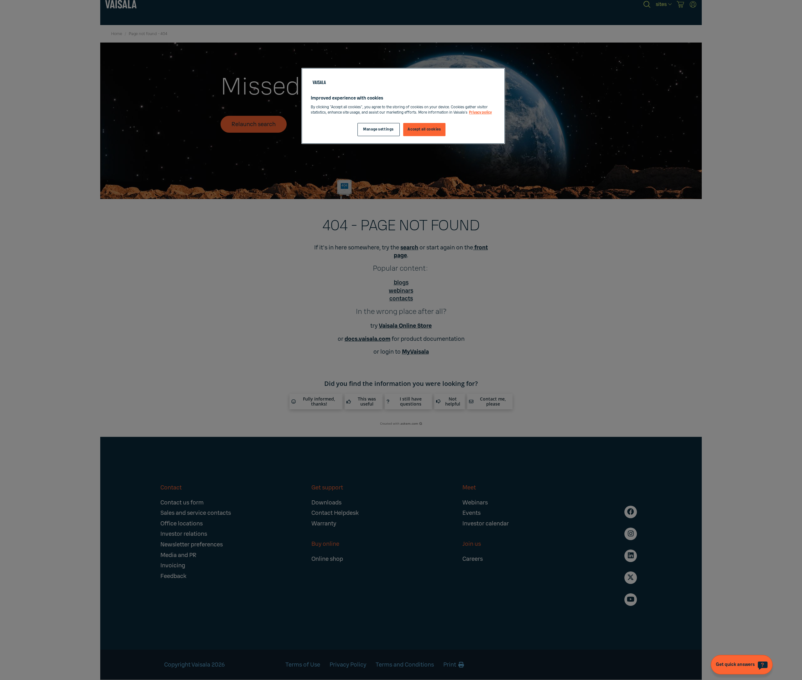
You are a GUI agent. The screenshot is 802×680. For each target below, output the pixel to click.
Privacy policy (480, 112)
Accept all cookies (424, 129)
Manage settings (378, 129)
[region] (403, 106)
